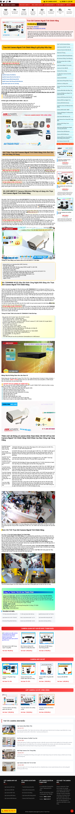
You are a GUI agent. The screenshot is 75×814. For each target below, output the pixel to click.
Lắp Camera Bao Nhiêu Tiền (24, 726)
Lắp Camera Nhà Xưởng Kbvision (64, 55)
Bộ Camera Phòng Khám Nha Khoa (9, 620)
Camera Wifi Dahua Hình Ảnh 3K (64, 97)
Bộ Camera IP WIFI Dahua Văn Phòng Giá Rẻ (45, 646)
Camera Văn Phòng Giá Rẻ (28, 798)
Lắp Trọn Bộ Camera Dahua (63, 44)
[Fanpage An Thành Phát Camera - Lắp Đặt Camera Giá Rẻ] (1, 1)
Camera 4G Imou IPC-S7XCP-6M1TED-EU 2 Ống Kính (27, 677)
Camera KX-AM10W (62, 677)
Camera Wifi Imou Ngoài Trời (63, 100)
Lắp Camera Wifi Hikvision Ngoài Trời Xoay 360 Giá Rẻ (64, 128)
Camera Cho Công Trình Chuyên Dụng (64, 87)
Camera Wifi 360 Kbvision (63, 134)
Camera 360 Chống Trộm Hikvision (63, 124)
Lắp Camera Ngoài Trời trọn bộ (64, 65)
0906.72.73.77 (47, 799)
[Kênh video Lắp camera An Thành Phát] (7, 1)
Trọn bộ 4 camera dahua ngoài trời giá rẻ (64, 160)
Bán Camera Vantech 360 (63, 141)
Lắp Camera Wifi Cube (10, 787)
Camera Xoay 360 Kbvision (63, 131)
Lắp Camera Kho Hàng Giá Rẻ (29, 795)
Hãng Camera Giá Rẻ (37, 4)
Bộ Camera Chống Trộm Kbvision (65, 58)
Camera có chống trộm (62, 83)
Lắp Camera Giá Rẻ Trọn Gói (63, 47)
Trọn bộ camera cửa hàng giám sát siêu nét (9, 708)
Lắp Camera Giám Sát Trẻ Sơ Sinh (26, 763)
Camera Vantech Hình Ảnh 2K (64, 49)
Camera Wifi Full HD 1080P (63, 109)
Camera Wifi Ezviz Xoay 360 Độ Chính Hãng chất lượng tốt (64, 138)
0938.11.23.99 (67, 1)
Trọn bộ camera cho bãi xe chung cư (46, 708)
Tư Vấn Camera (60, 4)
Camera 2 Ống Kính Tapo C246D (9, 677)
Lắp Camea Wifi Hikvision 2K (63, 116)
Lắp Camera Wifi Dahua (10, 795)
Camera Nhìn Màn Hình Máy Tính (64, 90)
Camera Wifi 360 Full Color (63, 102)
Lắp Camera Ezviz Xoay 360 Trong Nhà (65, 120)
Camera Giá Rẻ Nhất (62, 77)
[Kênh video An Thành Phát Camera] (10, 1)
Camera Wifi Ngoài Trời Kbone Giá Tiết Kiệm (65, 113)
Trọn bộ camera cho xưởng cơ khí (28, 708)
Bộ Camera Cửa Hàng (27, 792)
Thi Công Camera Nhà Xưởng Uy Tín (10, 614)
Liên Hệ (68, 4)
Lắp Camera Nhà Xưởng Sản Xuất (45, 617)
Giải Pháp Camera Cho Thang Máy (26, 750)
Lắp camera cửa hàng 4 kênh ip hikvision (45, 621)
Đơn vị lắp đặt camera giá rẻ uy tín (34, 811)
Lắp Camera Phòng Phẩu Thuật (64, 80)
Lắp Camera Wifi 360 (9, 789)
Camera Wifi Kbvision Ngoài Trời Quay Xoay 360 (64, 94)
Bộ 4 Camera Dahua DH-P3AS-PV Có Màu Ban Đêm (28, 646)
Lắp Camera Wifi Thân (10, 792)
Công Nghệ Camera (24, 4)
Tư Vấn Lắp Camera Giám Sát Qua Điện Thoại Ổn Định (27, 614)
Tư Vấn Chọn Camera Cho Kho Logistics (64, 74)
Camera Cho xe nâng (62, 71)
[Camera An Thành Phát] (4, 1)
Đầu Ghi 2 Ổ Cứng (61, 52)
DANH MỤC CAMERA (9, 5)
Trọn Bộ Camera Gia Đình (28, 787)
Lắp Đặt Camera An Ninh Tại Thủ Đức (46, 614)
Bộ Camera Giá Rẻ (48, 4)
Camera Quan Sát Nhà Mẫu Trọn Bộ (27, 620)
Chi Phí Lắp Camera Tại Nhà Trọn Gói (27, 738)
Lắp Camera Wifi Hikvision (10, 798)
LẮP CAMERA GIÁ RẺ (51, 1)
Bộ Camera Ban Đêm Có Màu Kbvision (64, 62)
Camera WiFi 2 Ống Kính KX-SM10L (46, 677)
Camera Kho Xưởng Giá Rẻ (28, 789)
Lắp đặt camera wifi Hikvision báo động (65, 106)
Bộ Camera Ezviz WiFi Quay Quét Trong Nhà (9, 646)
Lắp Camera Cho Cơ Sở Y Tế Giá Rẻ (10, 617)
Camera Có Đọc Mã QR (62, 68)
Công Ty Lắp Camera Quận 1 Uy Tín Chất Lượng (27, 618)
